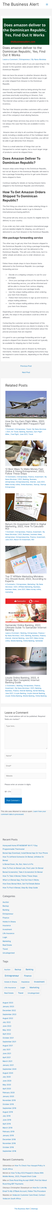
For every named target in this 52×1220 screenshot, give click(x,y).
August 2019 (8, 1112)
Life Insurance (8, 933)
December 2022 (9, 1010)
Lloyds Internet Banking (36, 693)
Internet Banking (18, 638)
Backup (6, 906)
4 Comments (10, 584)
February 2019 (8, 1131)
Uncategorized (9, 953)
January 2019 (8, 1135)
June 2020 (7, 1081)
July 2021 (6, 1049)
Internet (33, 482)
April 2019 (7, 1124)
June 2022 (7, 1026)
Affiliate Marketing (25, 587)
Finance (31, 477)
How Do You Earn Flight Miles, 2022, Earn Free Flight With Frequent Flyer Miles (25, 423)
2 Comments (10, 686)
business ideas (36, 534)
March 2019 (7, 1128)
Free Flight (15, 434)
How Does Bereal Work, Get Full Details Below (21, 884)
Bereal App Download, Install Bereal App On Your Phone (25, 853)
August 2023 (8, 1003)
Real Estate (7, 945)
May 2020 (7, 1085)
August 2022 (8, 1018)
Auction (6, 902)
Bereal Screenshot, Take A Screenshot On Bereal (23, 872)
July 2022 (7, 1022)
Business (29, 432)
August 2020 (8, 1073)
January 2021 (8, 1065)
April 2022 (7, 1034)
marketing (9, 592)
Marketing (31, 584)
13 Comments (10, 477)
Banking (22, 432)
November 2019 (9, 1100)
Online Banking (28, 641)
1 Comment (9, 429)
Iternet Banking (38, 691)
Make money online (12, 484)
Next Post (26, 372)
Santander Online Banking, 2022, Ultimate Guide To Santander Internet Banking (25, 627)
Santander (39, 641)
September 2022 (9, 1014)
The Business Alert (21, 4)
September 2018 (9, 1151)
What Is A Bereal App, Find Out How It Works (21, 880)
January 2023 (8, 1006)
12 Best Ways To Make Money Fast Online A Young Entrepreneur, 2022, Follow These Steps (25, 471)
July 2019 (6, 1116)
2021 (8, 432)
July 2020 (7, 1077)
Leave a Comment (10, 59)
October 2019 (8, 1104)
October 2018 (8, 1147)
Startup (36, 484)
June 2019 (7, 1120)
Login (5, 937)
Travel (28, 429)
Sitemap (34, 1209)
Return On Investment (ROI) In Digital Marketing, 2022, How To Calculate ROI (25, 526)
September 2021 (9, 1042)
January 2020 (8, 1096)
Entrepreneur (24, 59)
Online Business (27, 484)
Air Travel (14, 432)
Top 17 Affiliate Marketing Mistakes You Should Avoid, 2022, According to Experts (25, 578)
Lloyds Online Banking (13, 696)
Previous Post (26, 366)
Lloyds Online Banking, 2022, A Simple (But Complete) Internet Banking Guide (22, 680)
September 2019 (9, 1108)
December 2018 (9, 1139)
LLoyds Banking (20, 693)
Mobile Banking (16, 641)
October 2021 (8, 1038)
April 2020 (7, 1089)
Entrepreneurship (22, 482)
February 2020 (9, 1093)
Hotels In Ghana (9, 922)
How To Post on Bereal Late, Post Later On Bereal (23, 868)
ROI (32, 540)
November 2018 (9, 1143)
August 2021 (8, 1046)
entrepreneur (10, 482)
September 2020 (9, 1069)
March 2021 (7, 1061)
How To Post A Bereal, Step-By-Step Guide (20, 888)
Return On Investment (22, 540)
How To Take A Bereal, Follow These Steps (20, 876)
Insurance (7, 925)
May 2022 (7, 1030)
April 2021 (7, 1057)
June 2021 (24, 434)
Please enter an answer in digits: (18, 784)
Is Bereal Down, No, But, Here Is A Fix (18, 864)
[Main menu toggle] (47, 4)
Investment (39, 477)
